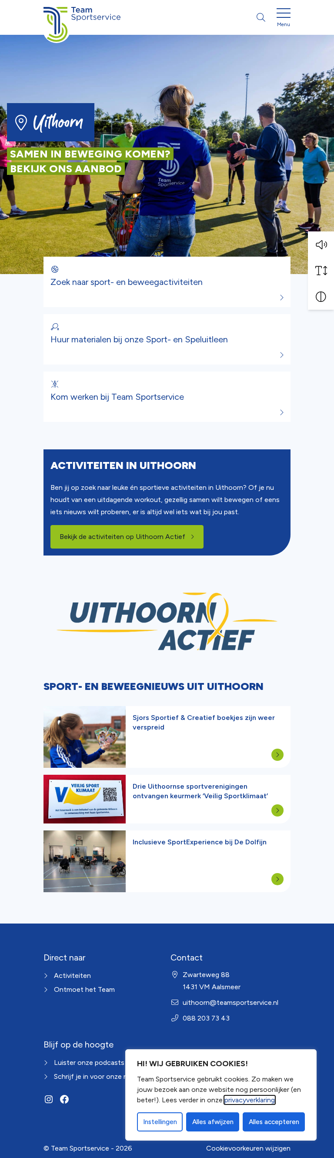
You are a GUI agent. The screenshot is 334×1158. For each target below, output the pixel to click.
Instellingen (160, 1122)
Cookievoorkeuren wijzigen (248, 1148)
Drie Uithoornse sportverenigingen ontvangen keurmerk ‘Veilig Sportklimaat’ (200, 791)
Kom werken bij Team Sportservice (117, 397)
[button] (321, 244)
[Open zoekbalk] (260, 17)
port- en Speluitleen (189, 339)
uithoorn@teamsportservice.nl (230, 1002)
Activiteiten (72, 975)
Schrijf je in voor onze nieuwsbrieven (111, 1076)
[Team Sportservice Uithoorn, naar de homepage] (81, 17)
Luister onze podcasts (89, 1062)
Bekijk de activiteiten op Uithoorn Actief (132, 536)
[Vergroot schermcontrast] (321, 297)
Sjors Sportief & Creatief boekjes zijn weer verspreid (204, 722)
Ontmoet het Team (84, 989)
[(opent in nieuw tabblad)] (167, 621)
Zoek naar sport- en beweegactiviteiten (126, 282)
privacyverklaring (249, 1100)
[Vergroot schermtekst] (321, 271)
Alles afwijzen (213, 1122)
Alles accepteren (274, 1122)
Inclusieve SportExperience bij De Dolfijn (200, 842)
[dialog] (221, 1095)
